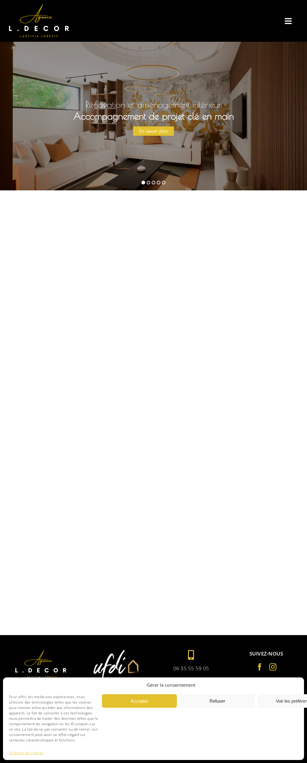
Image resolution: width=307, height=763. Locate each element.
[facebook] (259, 667)
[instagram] (272, 667)
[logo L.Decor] (39, 7)
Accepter (139, 701)
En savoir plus (153, 136)
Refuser (217, 701)
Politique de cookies (26, 752)
